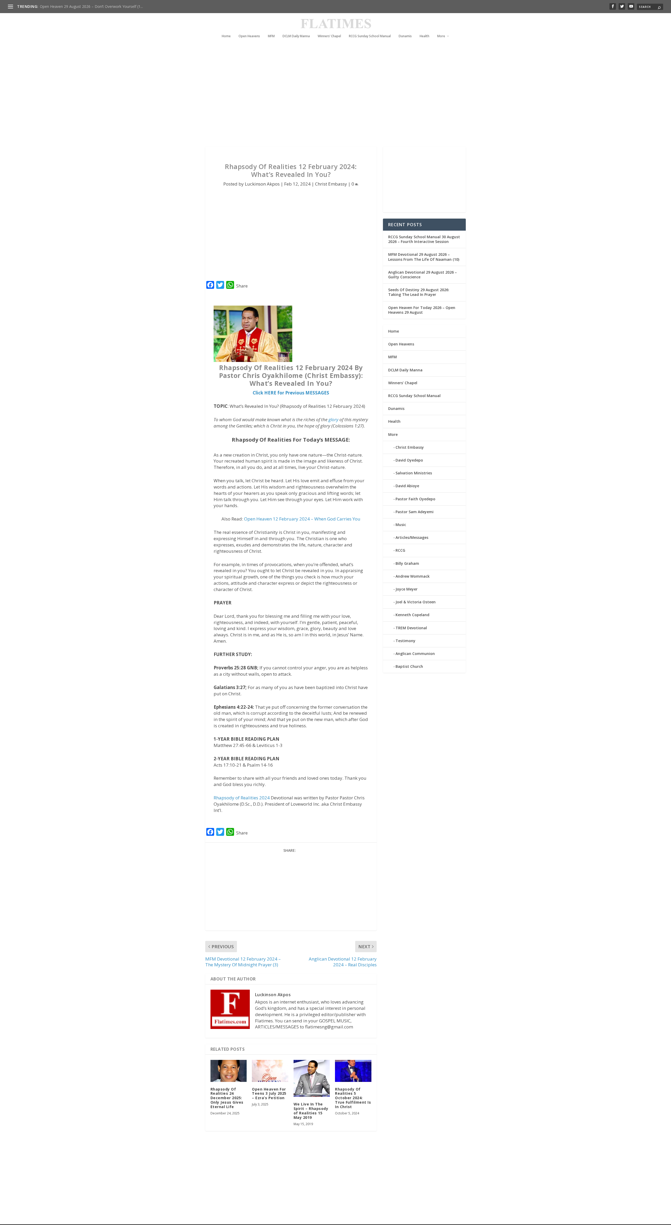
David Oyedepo (409, 460)
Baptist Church (409, 666)
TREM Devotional (411, 627)
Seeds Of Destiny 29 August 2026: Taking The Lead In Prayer (418, 292)
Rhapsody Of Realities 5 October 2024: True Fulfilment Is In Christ (353, 1098)
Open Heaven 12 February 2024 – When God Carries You (302, 519)
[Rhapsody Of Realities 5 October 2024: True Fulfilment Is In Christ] (353, 1071)
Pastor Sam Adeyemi (415, 511)
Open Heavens (249, 36)
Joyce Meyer (407, 589)
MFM (271, 36)
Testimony (405, 640)
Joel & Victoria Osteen (416, 601)
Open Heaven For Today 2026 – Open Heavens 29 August (421, 310)
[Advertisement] (325, 99)
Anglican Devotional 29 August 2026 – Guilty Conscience (422, 274)
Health (424, 36)
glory (333, 419)
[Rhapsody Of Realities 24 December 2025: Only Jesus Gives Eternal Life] (228, 1071)
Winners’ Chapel (329, 36)
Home (226, 36)
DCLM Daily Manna (296, 36)
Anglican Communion (415, 653)
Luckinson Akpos (262, 184)
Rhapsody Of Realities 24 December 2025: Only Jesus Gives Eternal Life (226, 1098)
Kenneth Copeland (412, 614)
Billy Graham (407, 563)
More (441, 36)
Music (401, 524)
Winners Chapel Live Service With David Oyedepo (81, 6)
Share (242, 286)
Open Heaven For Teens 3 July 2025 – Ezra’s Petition (269, 1094)
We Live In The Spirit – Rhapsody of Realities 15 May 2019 (311, 1111)
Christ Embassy (331, 184)
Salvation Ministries (414, 472)
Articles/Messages (412, 537)
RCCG (400, 550)
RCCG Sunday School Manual (370, 36)
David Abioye (407, 485)
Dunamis (405, 36)
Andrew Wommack (413, 576)
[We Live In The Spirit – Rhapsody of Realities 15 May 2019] (312, 1078)
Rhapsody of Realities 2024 (242, 798)
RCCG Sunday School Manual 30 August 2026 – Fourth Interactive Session (424, 239)
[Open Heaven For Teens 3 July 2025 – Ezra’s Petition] (270, 1071)
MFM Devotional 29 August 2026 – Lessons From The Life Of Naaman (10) (423, 257)
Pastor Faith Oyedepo (415, 498)
